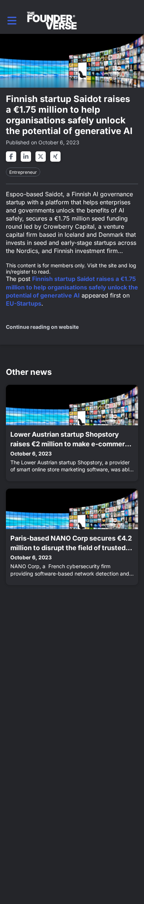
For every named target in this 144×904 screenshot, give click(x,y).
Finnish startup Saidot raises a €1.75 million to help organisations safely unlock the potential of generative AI (72, 287)
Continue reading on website (42, 327)
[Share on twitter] (40, 156)
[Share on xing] (55, 156)
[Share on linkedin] (26, 156)
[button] (12, 20)
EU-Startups (23, 303)
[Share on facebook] (11, 156)
